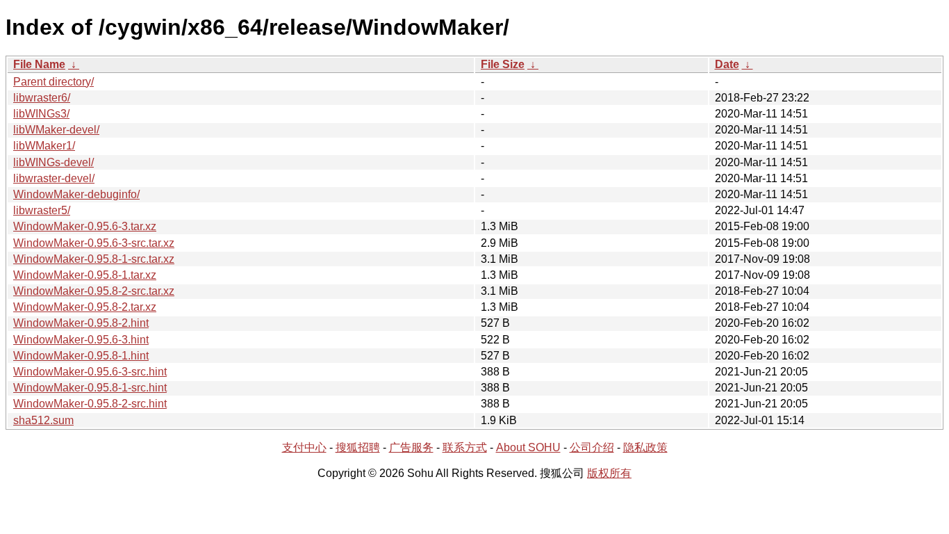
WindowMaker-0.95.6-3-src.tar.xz (93, 243)
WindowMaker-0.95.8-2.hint (81, 323)
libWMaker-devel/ (56, 130)
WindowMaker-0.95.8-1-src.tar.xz (93, 259)
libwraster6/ (41, 98)
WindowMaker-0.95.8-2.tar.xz (84, 307)
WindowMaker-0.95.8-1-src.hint (90, 388)
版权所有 (609, 473)
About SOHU (528, 447)
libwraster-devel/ (53, 178)
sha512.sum (43, 420)
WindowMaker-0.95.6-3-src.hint (90, 372)
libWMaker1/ (44, 146)
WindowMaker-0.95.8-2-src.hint (90, 404)
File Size (503, 64)
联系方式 (465, 447)
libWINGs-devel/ (53, 162)
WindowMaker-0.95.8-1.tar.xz (84, 275)
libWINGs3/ (41, 114)
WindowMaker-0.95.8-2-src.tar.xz (93, 291)
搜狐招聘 (358, 447)
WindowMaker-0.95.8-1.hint (81, 356)
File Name (39, 64)
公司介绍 (592, 447)
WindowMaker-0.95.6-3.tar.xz (84, 226)
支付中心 (304, 447)
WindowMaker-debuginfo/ (76, 194)
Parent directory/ (53, 82)
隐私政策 (645, 447)
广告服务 (411, 447)
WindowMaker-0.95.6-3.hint (81, 340)
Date (727, 64)
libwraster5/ (41, 210)
